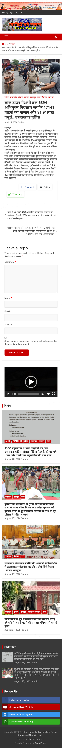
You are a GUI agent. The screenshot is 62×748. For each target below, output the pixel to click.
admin (22, 122)
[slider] (28, 394)
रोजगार (44, 97)
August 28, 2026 (12, 459)
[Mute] (48, 393)
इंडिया (7, 97)
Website (8, 324)
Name (8, 298)
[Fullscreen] (53, 393)
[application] (31, 382)
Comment (10, 262)
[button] (31, 382)
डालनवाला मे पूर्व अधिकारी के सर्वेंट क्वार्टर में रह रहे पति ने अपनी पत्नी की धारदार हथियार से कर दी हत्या (31, 622)
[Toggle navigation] (6, 37)
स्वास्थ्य (51, 97)
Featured (17, 441)
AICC (7, 441)
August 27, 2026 (12, 518)
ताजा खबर (10, 647)
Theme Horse (35, 739)
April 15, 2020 (11, 122)
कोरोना (20, 97)
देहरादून (33, 97)
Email (8, 311)
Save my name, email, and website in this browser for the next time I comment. (31, 343)
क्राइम (26, 97)
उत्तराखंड (13, 97)
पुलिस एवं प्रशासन (34, 612)
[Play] (8, 393)
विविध (7, 405)
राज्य (38, 97)
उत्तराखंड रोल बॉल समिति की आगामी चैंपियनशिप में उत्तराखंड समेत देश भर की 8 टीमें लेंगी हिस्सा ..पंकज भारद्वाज (31, 566)
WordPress (40, 743)
